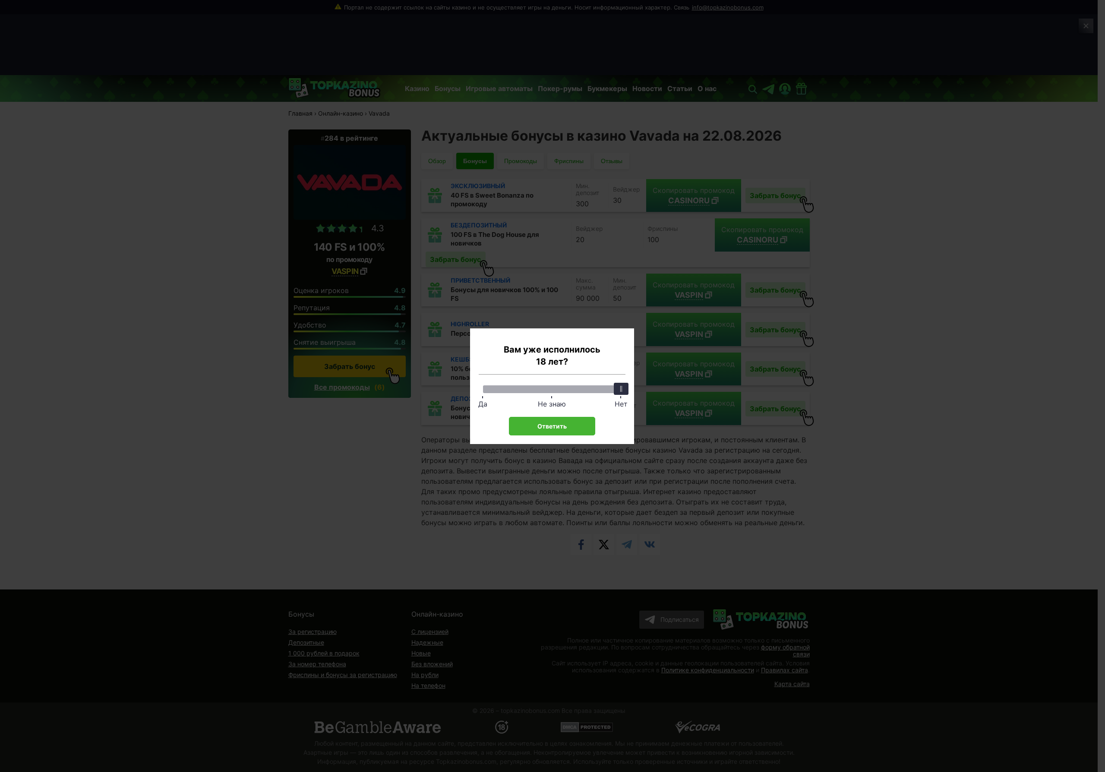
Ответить (552, 426)
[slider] (621, 389)
